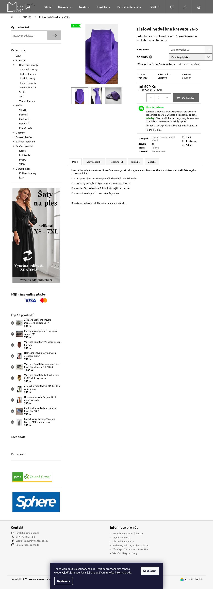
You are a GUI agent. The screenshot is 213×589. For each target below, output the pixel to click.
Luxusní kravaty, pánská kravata (163, 138)
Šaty (21, 177)
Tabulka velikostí (121, 537)
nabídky (150, 118)
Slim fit (23, 109)
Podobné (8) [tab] (116, 161)
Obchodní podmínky (123, 541)
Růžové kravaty (28, 82)
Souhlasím (149, 570)
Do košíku (188, 97)
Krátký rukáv (25, 127)
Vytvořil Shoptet (193, 578)
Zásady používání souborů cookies (130, 549)
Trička (22, 164)
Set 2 (22, 91)
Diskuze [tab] (135, 161)
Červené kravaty (28, 69)
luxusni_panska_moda (27, 544)
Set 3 (22, 96)
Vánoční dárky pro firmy (124, 553)
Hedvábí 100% (159, 151)
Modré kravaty (27, 78)
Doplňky (20, 132)
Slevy (18, 55)
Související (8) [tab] (94, 161)
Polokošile (24, 155)
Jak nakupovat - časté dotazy (127, 533)
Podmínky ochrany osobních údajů (130, 545)
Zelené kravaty (28, 87)
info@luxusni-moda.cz (27, 532)
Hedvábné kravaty (28, 64)
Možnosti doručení (189, 64)
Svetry (22, 159)
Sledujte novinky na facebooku (32, 540)
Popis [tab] (75, 161)
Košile (19, 105)
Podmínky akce (154, 129)
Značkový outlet (24, 146)
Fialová (155, 147)
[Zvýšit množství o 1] (167, 98)
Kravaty (20, 60)
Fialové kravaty (28, 73)
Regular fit (24, 123)
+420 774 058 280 (25, 536)
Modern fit (24, 118)
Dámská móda (23, 168)
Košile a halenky (27, 173)
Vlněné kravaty (27, 100)
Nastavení (63, 581)
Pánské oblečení (24, 137)
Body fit (23, 114)
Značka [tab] (152, 161)
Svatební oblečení (25, 141)
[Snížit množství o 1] (151, 98)
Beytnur (186, 77)
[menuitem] (48, 7)
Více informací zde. (120, 572)
